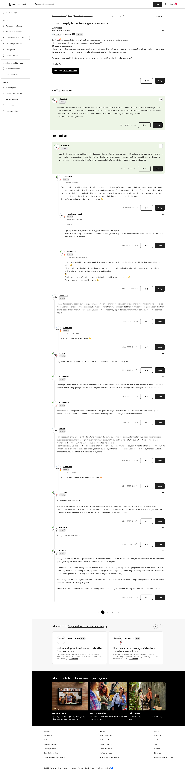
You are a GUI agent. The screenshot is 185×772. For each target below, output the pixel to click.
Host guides (10, 50)
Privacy (74, 768)
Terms (80, 768)
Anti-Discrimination (50, 744)
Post (157, 4)
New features (158, 740)
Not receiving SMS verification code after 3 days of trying (79, 650)
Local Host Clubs (12, 111)
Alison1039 (70, 34)
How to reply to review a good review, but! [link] (109, 16)
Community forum (106, 748)
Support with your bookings (16, 38)
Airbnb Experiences (13, 69)
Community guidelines (14, 93)
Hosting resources (106, 744)
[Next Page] (118, 612)
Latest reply (73, 659)
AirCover (47, 740)
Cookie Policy (89, 768)
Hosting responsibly (106, 753)
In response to (70, 182)
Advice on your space (14, 32)
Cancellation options (51, 753)
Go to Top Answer (70, 71)
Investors (157, 748)
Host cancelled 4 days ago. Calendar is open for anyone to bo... (134, 650)
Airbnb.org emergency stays (163, 757)
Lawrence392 (129, 638)
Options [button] (157, 16)
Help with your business (14, 44)
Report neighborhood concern (54, 757)
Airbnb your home (106, 735)
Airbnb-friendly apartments (109, 757)
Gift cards (157, 753)
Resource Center (12, 99)
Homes (70, 16)
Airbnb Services (12, 74)
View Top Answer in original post (70, 116)
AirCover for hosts (106, 740)
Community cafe (12, 55)
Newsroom (157, 735)
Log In (172, 4)
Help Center (10, 105)
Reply (160, 81)
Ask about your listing (14, 26)
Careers (156, 744)
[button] (163, 31)
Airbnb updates (11, 88)
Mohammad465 (74, 638)
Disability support (50, 748)
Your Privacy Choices (103, 768)
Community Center (59, 16)
